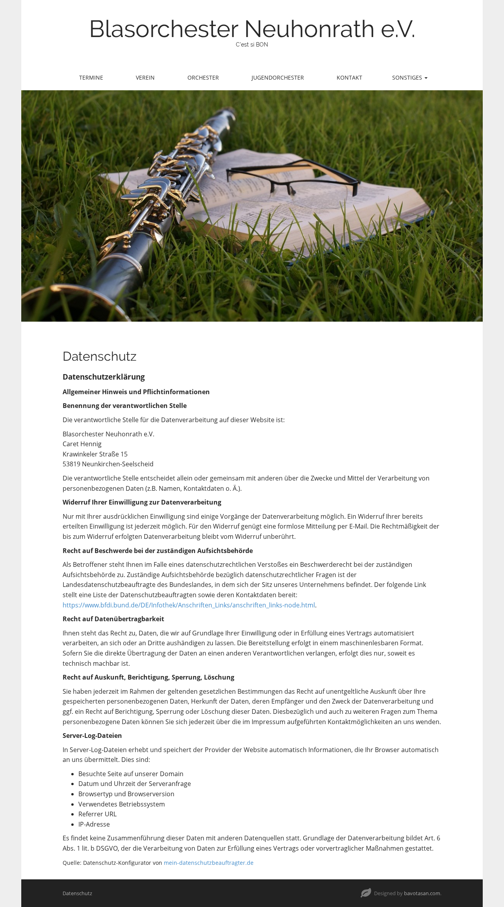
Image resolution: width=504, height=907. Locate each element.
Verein (145, 77)
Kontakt (349, 77)
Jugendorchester (278, 77)
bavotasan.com (422, 893)
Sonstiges (408, 77)
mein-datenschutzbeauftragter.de (209, 862)
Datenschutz (77, 893)
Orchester (203, 77)
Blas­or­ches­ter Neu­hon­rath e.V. (252, 29)
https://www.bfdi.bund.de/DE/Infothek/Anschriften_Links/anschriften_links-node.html (189, 605)
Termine (91, 77)
